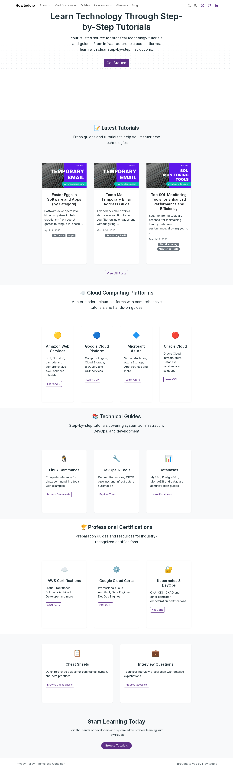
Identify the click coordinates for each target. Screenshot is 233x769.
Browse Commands (58, 494)
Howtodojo (25, 5)
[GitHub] (209, 5)
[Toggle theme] (196, 5)
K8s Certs (157, 609)
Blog (135, 5)
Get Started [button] (116, 63)
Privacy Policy (25, 763)
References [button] (101, 5)
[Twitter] (202, 5)
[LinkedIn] (216, 5)
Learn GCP (92, 379)
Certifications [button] (64, 5)
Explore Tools (107, 494)
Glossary (122, 5)
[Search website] (189, 5)
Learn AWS (53, 383)
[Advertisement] (116, 96)
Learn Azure (133, 379)
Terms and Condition (51, 763)
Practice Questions (137, 684)
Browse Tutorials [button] (116, 745)
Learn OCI (171, 379)
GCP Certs (105, 605)
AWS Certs (53, 605)
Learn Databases (162, 494)
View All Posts (116, 273)
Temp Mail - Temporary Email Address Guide (116, 199)
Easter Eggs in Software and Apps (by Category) (64, 199)
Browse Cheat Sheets (60, 684)
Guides (85, 5)
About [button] (43, 5)
